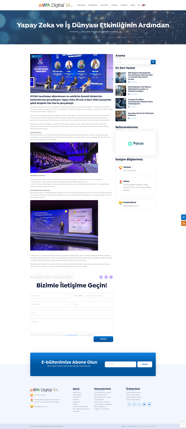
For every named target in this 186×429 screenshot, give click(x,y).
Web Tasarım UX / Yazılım (102, 397)
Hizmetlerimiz (92, 5)
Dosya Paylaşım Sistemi (133, 397)
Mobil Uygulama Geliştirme (103, 404)
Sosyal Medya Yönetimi (102, 402)
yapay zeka (57, 277)
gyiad (48, 277)
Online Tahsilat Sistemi (133, 393)
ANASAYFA (74, 32)
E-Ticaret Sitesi (99, 400)
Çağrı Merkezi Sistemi (133, 400)
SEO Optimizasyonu (100, 395)
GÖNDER (103, 339)
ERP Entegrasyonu (100, 407)
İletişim (132, 5)
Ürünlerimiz (104, 5)
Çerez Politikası (128, 426)
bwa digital (38, 277)
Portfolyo (114, 5)
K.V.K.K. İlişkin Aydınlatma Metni (146, 426)
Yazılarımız (124, 5)
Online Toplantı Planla (80, 407)
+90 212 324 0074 (129, 171)
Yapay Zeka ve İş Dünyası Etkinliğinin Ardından (99, 32)
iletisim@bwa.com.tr (131, 206)
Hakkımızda (81, 5)
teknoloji (68, 277)
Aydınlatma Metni (71, 335)
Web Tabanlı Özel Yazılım (102, 393)
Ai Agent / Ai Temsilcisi (101, 409)
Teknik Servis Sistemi (133, 395)
